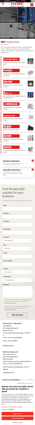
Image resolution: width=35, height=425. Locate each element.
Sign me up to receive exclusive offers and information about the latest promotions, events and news (17, 308)
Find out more (33, 161)
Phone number (7, 261)
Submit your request (17, 315)
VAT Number (7, 229)
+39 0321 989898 (12, 341)
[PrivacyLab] (11, 409)
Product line (7, 276)
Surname (6, 213)
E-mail (5, 253)
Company (6, 221)
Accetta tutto (17, 413)
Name (5, 205)
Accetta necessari (17, 418)
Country (5, 269)
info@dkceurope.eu (8, 345)
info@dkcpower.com (8, 372)
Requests (6, 284)
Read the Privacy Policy (10, 303)
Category (6, 237)
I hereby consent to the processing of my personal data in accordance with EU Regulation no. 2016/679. (17, 301)
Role (4, 245)
